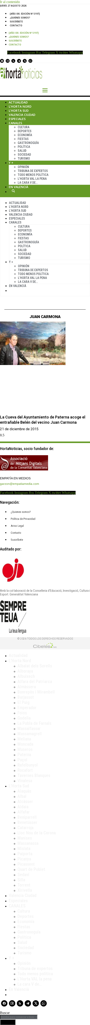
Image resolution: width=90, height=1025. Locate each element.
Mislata (23, 848)
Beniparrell (27, 817)
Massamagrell (29, 733)
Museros (25, 749)
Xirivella (24, 890)
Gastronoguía (28, 143)
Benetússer (27, 822)
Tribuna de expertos (33, 171)
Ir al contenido (10, 2)
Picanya (24, 859)
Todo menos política (33, 175)
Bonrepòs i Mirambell (36, 692)
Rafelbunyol (27, 765)
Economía (25, 135)
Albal (21, 796)
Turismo (24, 158)
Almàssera (26, 686)
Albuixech (26, 676)
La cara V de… (28, 182)
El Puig (23, 702)
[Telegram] (19, 61)
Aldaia (22, 806)
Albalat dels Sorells (34, 665)
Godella (24, 718)
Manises (24, 838)
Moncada (25, 744)
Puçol (22, 759)
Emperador (26, 707)
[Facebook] (2, 61)
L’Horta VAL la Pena (32, 178)
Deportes (24, 131)
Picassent (26, 864)
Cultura (23, 127)
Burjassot (25, 697)
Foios (22, 712)
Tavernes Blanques (33, 775)
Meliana (24, 739)
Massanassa (27, 843)
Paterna (24, 754)
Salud (22, 150)
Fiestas (23, 139)
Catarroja (25, 827)
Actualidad (18, 102)
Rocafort (25, 770)
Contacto (16, 25)
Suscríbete (16, 21)
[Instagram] (8, 61)
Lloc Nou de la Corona (36, 832)
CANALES (17, 905)
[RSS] (13, 61)
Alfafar (23, 812)
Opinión (23, 167)
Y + (11, 163)
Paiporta (24, 853)
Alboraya (25, 671)
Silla (21, 879)
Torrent (23, 885)
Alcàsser (25, 801)
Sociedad (24, 154)
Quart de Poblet (31, 869)
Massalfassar (29, 728)
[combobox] (19, 1017)
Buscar (13, 191)
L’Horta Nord (20, 106)
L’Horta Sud (19, 110)
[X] (25, 61)
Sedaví (23, 874)
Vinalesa (24, 780)
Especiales (17, 119)
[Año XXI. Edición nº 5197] (25, 13)
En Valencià (18, 187)
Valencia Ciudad (22, 115)
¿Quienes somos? (20, 17)
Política (24, 146)
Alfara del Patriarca (34, 681)
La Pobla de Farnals (34, 723)
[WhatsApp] (30, 61)
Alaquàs (24, 791)
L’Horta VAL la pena (34, 979)
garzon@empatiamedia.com (19, 483)
